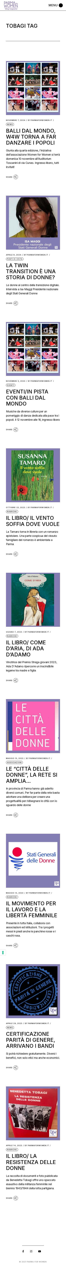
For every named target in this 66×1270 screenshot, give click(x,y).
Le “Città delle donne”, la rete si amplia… (31, 775)
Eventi (10, 385)
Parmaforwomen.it (40, 120)
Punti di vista (14, 259)
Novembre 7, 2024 (15, 120)
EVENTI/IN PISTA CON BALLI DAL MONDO (27, 397)
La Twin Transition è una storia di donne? (31, 271)
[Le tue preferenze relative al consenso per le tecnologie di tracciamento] (3, 952)
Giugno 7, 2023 (14, 632)
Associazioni (14, 762)
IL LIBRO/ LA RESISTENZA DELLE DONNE (31, 1162)
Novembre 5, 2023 (15, 381)
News (10, 124)
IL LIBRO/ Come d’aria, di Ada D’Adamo (26, 648)
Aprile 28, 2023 (14, 1023)
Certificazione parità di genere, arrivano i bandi (30, 1040)
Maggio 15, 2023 (15, 758)
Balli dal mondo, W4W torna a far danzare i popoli (31, 137)
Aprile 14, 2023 (14, 1145)
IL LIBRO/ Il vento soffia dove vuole (33, 521)
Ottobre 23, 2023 (15, 507)
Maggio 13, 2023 (15, 893)
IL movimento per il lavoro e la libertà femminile (31, 909)
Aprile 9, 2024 (13, 255)
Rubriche (12, 511)
